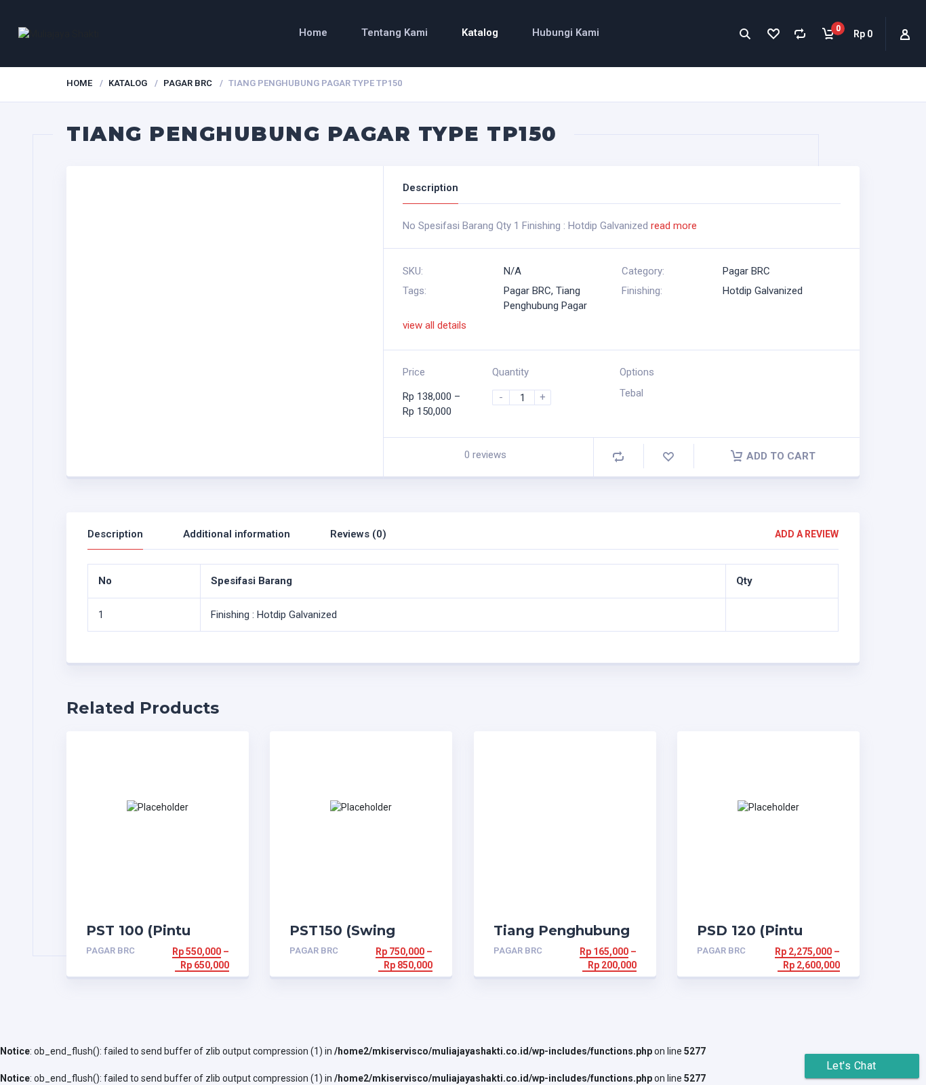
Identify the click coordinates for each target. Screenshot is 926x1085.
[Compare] (800, 33)
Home (313, 32)
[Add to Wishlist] (668, 456)
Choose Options (187, 951)
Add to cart (781, 456)
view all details (434, 325)
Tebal (631, 393)
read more (674, 226)
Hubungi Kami (565, 32)
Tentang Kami (394, 32)
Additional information (236, 534)
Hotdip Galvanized (763, 291)
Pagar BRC (187, 83)
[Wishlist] (772, 33)
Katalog (480, 32)
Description (115, 534)
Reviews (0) (358, 534)
